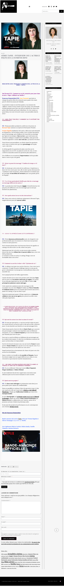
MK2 (2, 564)
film (37, 560)
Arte (37, 554)
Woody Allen (27, 566)
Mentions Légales (52, 581)
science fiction (8, 566)
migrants (38, 562)
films (2, 562)
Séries (21, 566)
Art (47, 92)
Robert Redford (34, 564)
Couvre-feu (49, 97)
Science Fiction (50, 120)
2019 (2, 554)
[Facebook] (49, 6)
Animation (49, 91)
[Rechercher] (61, 11)
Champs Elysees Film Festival (21, 556)
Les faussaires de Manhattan (30, 562)
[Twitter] (54, 6)
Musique (48, 116)
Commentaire (5, 500)
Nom (3, 516)
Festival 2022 (50, 107)
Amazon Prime (32, 554)
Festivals (34, 560)
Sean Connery (13, 566)
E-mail (3, 522)
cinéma (32, 556)
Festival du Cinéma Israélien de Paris (22, 560)
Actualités (5, 554)
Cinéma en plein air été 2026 (48, 68)
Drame (48, 101)
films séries (9, 562)
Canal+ (11, 556)
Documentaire (30, 558)
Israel (19, 562)
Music (9, 564)
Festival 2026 (50, 102)
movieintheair (6, 564)
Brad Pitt (7, 556)
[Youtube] (56, 6)
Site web (3, 527)
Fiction (48, 112)
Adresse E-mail (6, 476)
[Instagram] (51, 6)
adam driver (25, 554)
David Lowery (23, 558)
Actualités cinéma (15, 554)
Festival (35, 558)
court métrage (11, 558)
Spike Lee (17, 566)
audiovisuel (3, 556)
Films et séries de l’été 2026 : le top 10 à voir (48, 58)
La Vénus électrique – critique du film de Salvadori (48, 79)
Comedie (48, 95)
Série (48, 121)
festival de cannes (6, 560)
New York (22, 564)
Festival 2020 (50, 110)
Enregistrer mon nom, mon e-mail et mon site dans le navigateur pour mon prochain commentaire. (20, 534)
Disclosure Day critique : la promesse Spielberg (57, 58)
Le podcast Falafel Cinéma (53, 115)
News (18, 564)
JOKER (24, 562)
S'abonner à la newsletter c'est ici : (13, 471)
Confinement (50, 96)
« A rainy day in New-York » (11, 568)
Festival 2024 (50, 105)
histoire (16, 562)
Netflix (13, 564)
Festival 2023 (50, 106)
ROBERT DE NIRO (28, 564)
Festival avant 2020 (51, 111)
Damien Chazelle (18, 558)
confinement (4, 558)
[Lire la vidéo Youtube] (21, 441)
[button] (29, 6)
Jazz (21, 562)
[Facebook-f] (51, 49)
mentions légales (29, 482)
